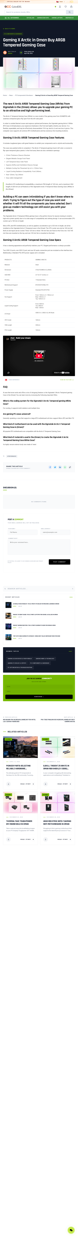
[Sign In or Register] (60, 7)
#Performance (11, 456)
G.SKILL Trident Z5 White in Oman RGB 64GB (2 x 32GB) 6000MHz (56, 768)
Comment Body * (13, 538)
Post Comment (59, 562)
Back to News (10, 28)
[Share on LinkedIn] (60, 467)
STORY (26, 784)
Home (5, 95)
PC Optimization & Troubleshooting (20, 667)
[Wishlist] (66, 7)
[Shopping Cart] (71, 7)
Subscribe (38, 696)
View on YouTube (66, 379)
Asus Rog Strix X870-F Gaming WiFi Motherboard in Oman (57, 822)
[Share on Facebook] (50, 467)
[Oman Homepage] (13, 7)
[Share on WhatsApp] (65, 467)
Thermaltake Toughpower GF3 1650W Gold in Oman (19, 822)
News (11, 95)
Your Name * (12, 528)
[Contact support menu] (71, 1230)
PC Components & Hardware (13, 33)
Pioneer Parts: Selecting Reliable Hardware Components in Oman (18, 768)
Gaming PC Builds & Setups (17, 663)
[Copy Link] (70, 467)
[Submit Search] (69, 12)
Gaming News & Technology (45, 658)
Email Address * (46, 528)
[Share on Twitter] (55, 467)
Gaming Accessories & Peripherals (20, 658)
